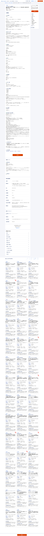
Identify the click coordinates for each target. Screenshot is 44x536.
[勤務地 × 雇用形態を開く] (28, 244)
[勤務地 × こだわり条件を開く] (28, 246)
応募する (35, 11)
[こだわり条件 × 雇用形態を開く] (28, 250)
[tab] (35, 14)
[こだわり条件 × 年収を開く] (28, 248)
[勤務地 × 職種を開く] (28, 242)
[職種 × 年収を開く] (28, 235)
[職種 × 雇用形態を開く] (28, 237)
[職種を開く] (28, 233)
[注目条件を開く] (28, 254)
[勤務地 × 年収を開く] (28, 240)
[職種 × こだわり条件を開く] (28, 239)
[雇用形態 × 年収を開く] (28, 252)
